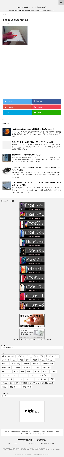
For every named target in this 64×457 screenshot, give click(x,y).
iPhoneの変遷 (24, 434)
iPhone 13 (6, 368)
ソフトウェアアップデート (40, 375)
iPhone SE (16, 368)
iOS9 (27, 360)
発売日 (4, 387)
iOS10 (34, 360)
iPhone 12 (35, 364)
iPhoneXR (36, 368)
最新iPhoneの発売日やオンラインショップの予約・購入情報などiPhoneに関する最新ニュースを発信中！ (32, 443)
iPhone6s (51, 360)
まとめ (37, 371)
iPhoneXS (46, 368)
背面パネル (27, 387)
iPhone (42, 360)
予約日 (4, 383)
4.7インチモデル (23, 356)
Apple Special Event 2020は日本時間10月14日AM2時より (33, 129)
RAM (16, 371)
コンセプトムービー (9, 375)
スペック (23, 375)
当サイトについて (35, 434)
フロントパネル (42, 379)
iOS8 (21, 360)
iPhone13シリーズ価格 (39, 431)
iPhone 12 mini (47, 364)
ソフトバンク (7, 379)
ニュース (18, 379)
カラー (53, 371)
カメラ (45, 371)
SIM (22, 371)
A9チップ (5, 360)
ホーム (7, 431)
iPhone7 (5, 364)
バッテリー (29, 379)
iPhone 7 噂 (15, 364)
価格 (12, 383)
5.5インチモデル (52, 356)
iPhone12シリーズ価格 (53, 431)
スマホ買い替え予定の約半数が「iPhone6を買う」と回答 (32, 142)
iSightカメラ (6, 371)
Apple (14, 360)
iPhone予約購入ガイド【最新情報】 (32, 7)
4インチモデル (37, 356)
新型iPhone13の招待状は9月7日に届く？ (27, 155)
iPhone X (26, 368)
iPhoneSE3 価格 (26, 431)
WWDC (29, 371)
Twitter (43, 434)
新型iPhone (34, 383)
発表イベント (15, 387)
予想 (52, 379)
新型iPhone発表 (47, 383)
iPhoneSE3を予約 (15, 431)
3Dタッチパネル (8, 356)
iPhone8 (26, 364)
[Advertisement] (16, 60)
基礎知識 (24, 383)
